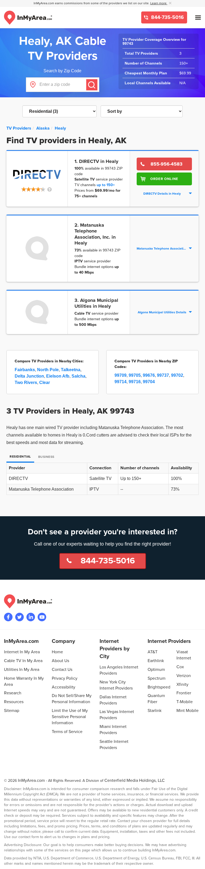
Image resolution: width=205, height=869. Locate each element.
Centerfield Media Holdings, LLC (134, 780)
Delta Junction (29, 376)
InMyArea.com (31, 780)
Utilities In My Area (21, 669)
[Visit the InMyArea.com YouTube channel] (42, 617)
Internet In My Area (22, 652)
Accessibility (63, 687)
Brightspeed (159, 687)
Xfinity (182, 684)
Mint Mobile (187, 710)
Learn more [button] (158, 3)
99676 (149, 375)
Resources (13, 701)
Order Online (164, 179)
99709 (121, 375)
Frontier (183, 693)
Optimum (156, 669)
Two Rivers (26, 382)
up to (106, 185)
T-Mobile (184, 701)
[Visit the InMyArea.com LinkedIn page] (30, 617)
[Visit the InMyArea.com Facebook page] (8, 617)
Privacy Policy (64, 678)
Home (57, 652)
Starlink (154, 710)
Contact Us (62, 669)
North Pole (48, 369)
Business (46, 457)
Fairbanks (25, 369)
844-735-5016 (167, 17)
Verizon (183, 675)
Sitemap (11, 710)
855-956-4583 (167, 164)
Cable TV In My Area (23, 660)
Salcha (78, 376)
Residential (20, 457)
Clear (44, 382)
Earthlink (156, 660)
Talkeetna (70, 369)
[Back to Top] (196, 860)
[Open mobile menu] (198, 18)
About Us (60, 660)
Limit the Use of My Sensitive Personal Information (70, 717)
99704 (149, 381)
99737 (163, 375)
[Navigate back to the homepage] (28, 18)
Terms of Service (67, 731)
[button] (37, 190)
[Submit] (91, 84)
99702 (177, 375)
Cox (180, 667)
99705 (135, 375)
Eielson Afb (57, 376)
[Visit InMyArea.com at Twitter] (19, 617)
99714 (121, 381)
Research (12, 693)
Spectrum (156, 678)
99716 (135, 381)
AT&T (152, 652)
